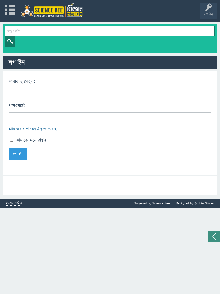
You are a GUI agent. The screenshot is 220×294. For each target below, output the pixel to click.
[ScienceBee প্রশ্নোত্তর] (51, 10)
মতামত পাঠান (14, 204)
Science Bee (161, 203)
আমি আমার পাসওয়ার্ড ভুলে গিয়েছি (32, 129)
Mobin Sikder (204, 203)
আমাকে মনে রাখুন (30, 140)
